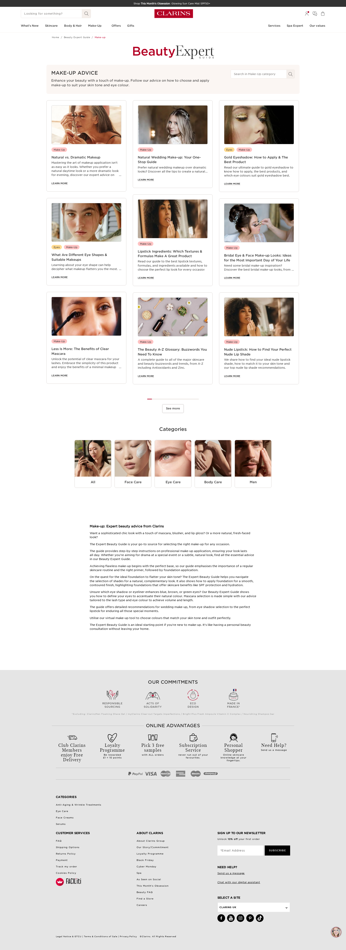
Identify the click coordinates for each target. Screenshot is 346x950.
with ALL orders (152, 749)
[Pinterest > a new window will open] (250, 918)
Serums (61, 824)
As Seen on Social (149, 879)
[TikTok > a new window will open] (260, 918)
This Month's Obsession (153, 885)
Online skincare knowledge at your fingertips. (233, 752)
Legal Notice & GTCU (68, 936)
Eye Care (62, 811)
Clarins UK (227, 907)
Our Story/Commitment (153, 847)
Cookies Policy (66, 873)
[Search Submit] (86, 13)
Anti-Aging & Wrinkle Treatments (78, 804)
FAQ (59, 840)
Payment (62, 860)
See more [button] (173, 408)
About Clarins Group (151, 840)
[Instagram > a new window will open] (240, 918)
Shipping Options (67, 847)
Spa (139, 873)
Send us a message (274, 746)
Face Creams (65, 817)
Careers (142, 905)
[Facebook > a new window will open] (221, 918)
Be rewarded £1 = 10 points (112, 750)
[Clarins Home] (173, 13)
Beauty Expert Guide (77, 37)
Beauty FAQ (145, 892)
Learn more (59, 183)
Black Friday (145, 860)
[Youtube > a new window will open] (231, 918)
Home (55, 37)
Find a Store (145, 898)
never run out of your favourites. (193, 750)
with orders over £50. (72, 754)
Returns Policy (66, 853)
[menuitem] (306, 13)
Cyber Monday (146, 866)
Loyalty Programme (150, 853)
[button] (336, 932)
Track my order (66, 866)
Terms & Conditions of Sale (100, 936)
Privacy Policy (128, 936)
